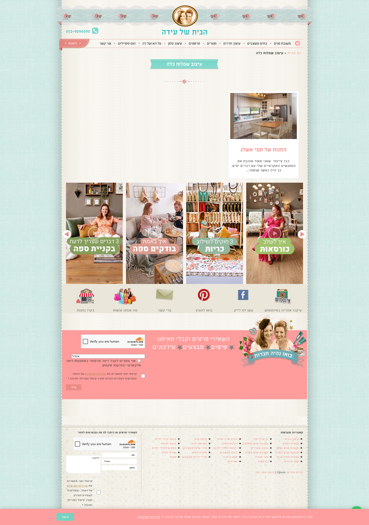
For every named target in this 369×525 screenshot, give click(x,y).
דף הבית (294, 53)
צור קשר (105, 43)
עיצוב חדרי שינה (227, 439)
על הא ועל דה (151, 43)
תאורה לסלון (199, 452)
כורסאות (263, 461)
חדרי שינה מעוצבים (195, 448)
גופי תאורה (261, 457)
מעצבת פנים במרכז (287, 452)
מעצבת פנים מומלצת (255, 443)
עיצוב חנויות (168, 443)
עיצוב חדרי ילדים (165, 439)
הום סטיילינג (127, 43)
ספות (173, 457)
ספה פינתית (291, 461)
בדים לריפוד (260, 439)
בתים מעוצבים (257, 43)
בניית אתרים (295, 472)
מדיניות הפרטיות (95, 374)
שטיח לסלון (169, 452)
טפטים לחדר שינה (288, 457)
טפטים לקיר (230, 457)
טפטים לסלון (291, 443)
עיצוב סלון (175, 43)
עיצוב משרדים (259, 448)
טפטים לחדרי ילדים (164, 448)
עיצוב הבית (292, 439)
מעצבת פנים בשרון (256, 452)
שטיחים (233, 461)
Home (297, 43)
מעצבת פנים (282, 43)
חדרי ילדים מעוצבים (194, 457)
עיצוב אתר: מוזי (264, 472)
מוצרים (212, 43)
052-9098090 (78, 31)
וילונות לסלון (230, 443)
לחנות (72, 43)
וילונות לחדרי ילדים (226, 448)
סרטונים (194, 43)
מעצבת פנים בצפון (287, 448)
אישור (65, 517)
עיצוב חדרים (231, 43)
